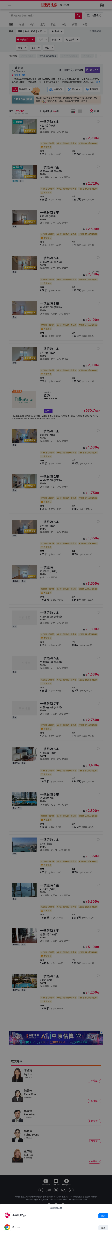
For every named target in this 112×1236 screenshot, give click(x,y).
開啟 (103, 1216)
